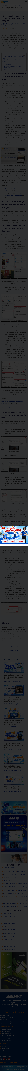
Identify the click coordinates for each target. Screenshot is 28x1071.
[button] (26, 526)
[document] (14, 535)
